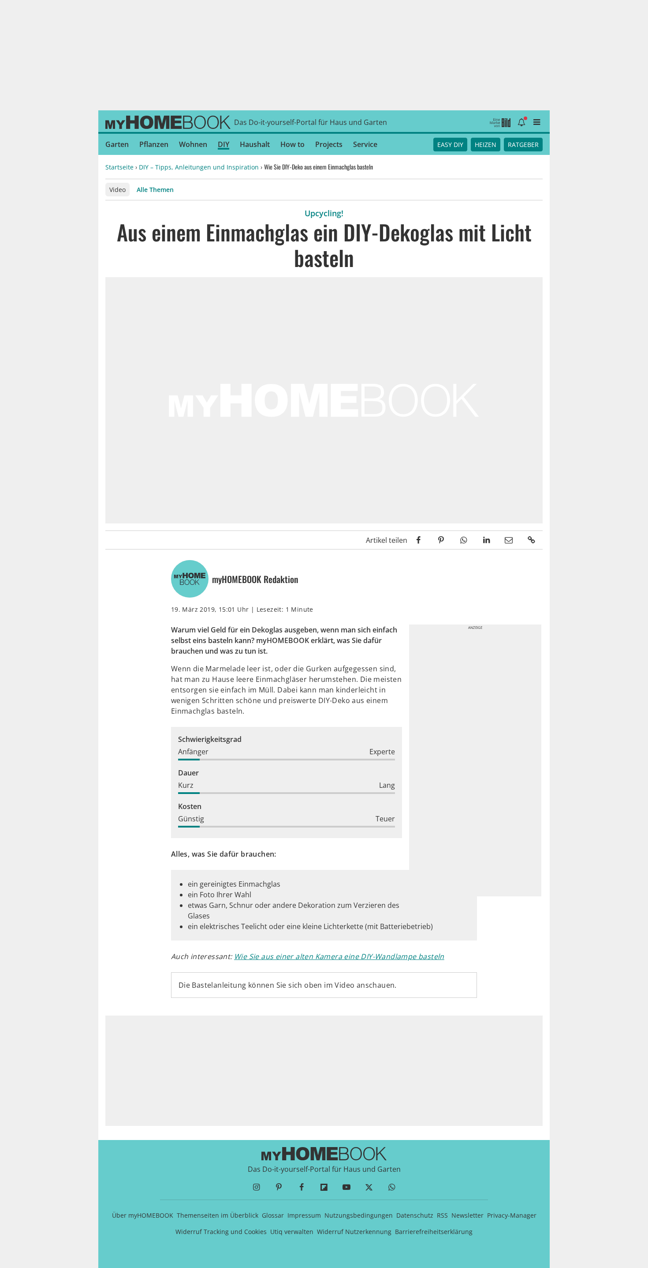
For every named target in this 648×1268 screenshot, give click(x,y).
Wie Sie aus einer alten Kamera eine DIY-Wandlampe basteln (339, 956)
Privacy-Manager (511, 1215)
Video (117, 189)
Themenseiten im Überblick (217, 1215)
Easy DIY (450, 144)
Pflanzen (153, 144)
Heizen (485, 144)
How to (292, 144)
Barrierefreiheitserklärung (434, 1231)
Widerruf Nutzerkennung (354, 1231)
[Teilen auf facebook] (418, 540)
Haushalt (255, 144)
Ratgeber (523, 144)
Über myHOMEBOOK (142, 1215)
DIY (223, 144)
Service (365, 144)
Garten (117, 144)
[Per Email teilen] (509, 540)
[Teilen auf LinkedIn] (486, 540)
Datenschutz (414, 1215)
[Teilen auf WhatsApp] (463, 540)
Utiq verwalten (291, 1231)
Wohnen (193, 144)
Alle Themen (155, 189)
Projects (329, 144)
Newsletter (467, 1215)
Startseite (119, 167)
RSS (442, 1215)
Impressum (304, 1215)
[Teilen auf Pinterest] (441, 540)
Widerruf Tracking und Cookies (221, 1231)
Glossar (273, 1215)
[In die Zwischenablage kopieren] (531, 540)
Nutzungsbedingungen (358, 1215)
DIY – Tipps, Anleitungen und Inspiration (199, 167)
